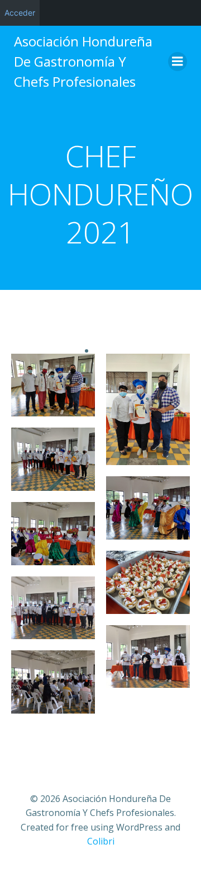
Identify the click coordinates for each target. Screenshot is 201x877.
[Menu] (177, 61)
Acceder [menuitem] (19, 12)
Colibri (100, 841)
